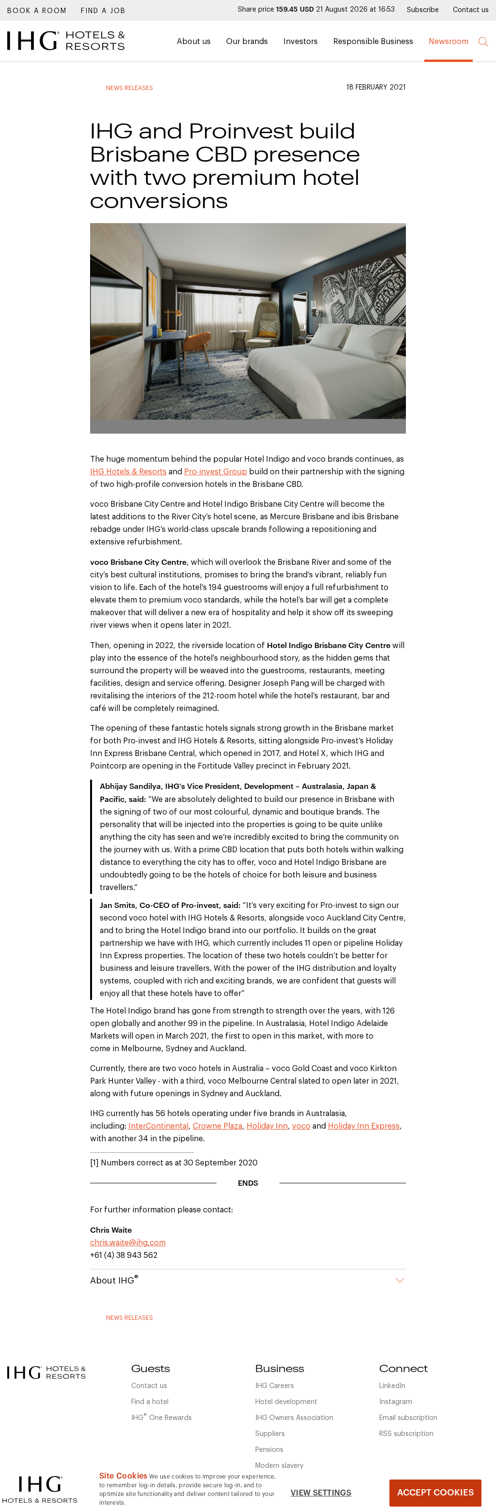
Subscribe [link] (423, 10)
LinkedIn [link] (392, 1386)
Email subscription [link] (408, 1418)
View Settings (321, 1493)
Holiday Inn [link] (267, 1126)
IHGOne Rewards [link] (161, 1417)
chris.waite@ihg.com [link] (128, 1243)
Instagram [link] (395, 1402)
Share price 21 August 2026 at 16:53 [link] (316, 9)
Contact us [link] (471, 10)
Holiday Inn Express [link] (364, 1126)
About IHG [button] (114, 1279)
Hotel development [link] (286, 1402)
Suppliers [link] (270, 1434)
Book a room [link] (37, 11)
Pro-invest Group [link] (215, 472)
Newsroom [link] (448, 41)
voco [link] (301, 1126)
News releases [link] (129, 88)
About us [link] (194, 41)
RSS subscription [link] (406, 1434)
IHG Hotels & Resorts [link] (128, 472)
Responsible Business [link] (373, 41)
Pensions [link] (269, 1450)
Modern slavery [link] (279, 1466)
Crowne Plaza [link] (217, 1126)
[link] (80, 53)
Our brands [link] (247, 41)
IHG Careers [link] (274, 1386)
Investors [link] (300, 41)
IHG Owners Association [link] (294, 1418)
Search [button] (484, 42)
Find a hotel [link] (150, 1402)
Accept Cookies (435, 1492)
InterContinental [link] (158, 1126)
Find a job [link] (103, 11)
